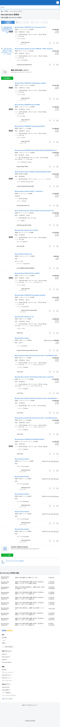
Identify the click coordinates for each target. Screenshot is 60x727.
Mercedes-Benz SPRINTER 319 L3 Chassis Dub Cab (30, 27)
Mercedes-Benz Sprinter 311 (5, 603)
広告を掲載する (7, 78)
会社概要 (4, 637)
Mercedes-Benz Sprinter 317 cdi (24, 316)
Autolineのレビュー (7, 677)
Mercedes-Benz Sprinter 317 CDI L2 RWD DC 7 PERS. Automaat (34, 48)
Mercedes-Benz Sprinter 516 (5, 593)
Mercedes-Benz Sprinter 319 (5, 608)
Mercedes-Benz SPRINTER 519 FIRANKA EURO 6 (29, 439)
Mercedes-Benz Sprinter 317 (5, 588)
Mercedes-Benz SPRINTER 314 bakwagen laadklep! (30, 295)
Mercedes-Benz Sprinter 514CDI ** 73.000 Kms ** (29, 191)
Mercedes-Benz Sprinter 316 (23, 254)
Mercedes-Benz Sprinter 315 (5, 614)
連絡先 (3, 643)
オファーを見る (7, 555)
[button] (57, 2)
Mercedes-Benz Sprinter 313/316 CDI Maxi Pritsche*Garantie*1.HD (34, 210)
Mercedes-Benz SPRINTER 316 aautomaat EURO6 (30, 126)
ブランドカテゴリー (7, 680)
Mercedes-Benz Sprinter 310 (5, 624)
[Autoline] (2, 11)
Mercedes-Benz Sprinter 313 (5, 619)
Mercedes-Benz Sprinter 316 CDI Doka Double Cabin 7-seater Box (34, 377)
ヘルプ (3, 640)
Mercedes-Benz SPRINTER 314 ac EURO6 (27, 104)
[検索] (57, 7)
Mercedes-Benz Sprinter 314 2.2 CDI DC (26, 230)
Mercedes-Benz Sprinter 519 (5, 577)
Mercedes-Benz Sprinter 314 (5, 598)
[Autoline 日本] (10, 2)
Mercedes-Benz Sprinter (22, 338)
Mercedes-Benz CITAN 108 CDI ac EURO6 (27, 273)
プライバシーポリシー (8, 672)
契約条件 (4, 669)
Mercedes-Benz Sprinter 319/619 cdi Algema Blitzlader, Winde (33, 171)
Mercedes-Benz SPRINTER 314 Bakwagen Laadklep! (30, 83)
